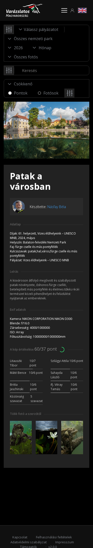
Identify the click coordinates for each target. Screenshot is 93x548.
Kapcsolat (19, 537)
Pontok (21, 93)
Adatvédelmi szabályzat (28, 542)
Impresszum (64, 542)
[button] (72, 10)
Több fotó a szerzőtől (25, 414)
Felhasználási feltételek (54, 537)
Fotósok (51, 93)
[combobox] (39, 29)
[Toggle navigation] (64, 10)
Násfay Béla (56, 206)
